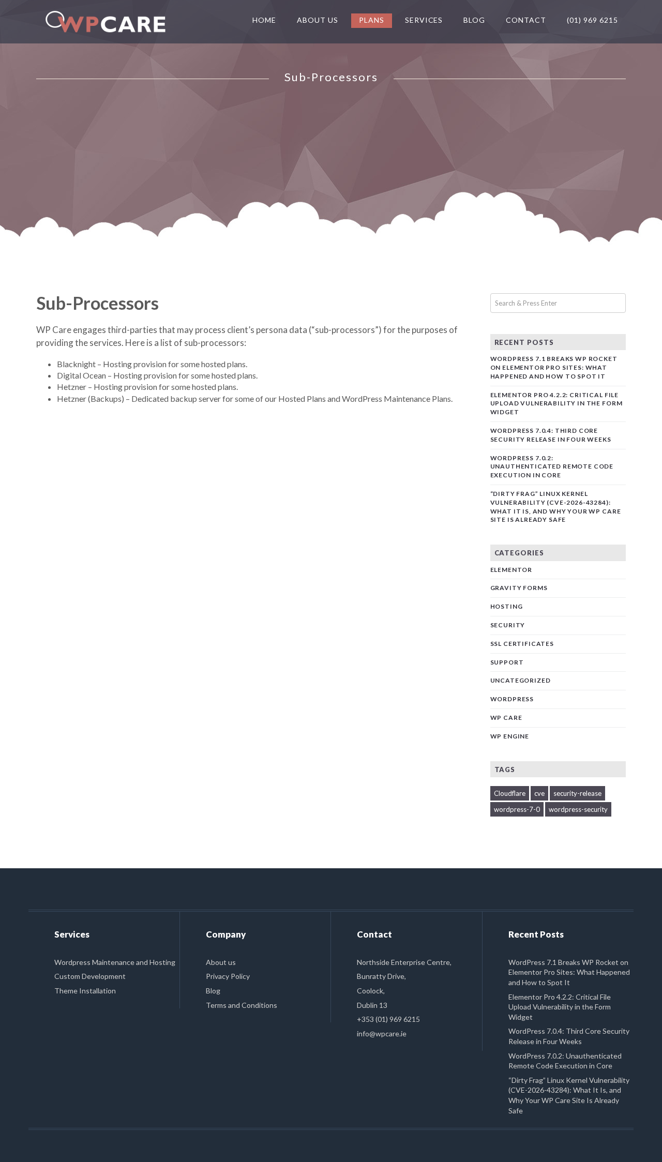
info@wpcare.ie (382, 1033)
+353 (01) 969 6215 (388, 1019)
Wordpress (512, 699)
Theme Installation (85, 990)
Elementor (511, 570)
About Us (317, 20)
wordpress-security (578, 809)
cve (539, 793)
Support (507, 662)
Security (507, 625)
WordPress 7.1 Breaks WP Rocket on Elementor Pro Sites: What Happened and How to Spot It (554, 367)
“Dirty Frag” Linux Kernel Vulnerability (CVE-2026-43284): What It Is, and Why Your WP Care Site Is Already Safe (555, 506)
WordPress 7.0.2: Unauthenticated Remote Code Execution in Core (552, 466)
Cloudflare (509, 793)
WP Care (506, 717)
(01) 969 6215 (592, 20)
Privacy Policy (228, 976)
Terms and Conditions (241, 1005)
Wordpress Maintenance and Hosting (114, 962)
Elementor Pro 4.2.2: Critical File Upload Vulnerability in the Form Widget (556, 403)
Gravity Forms (519, 588)
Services (424, 20)
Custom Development (90, 976)
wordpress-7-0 (517, 809)
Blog (474, 20)
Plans (371, 20)
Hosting (506, 606)
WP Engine (510, 736)
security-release (577, 793)
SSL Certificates (522, 643)
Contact (526, 20)
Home (264, 20)
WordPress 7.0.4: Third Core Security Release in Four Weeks (550, 435)
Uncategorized (520, 680)
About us (221, 962)
